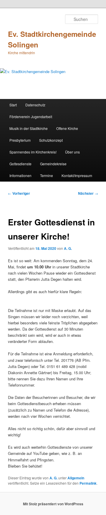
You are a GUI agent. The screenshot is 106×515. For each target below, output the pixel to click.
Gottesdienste (20, 163)
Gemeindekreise (53, 163)
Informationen (20, 175)
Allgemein (75, 478)
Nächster (88, 193)
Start (13, 104)
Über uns (72, 151)
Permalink (88, 483)
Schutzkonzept (51, 140)
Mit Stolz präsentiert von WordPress (53, 503)
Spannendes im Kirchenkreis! (33, 151)
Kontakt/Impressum (77, 175)
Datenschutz (35, 104)
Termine (46, 175)
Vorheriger (19, 193)
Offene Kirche (67, 128)
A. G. (68, 248)
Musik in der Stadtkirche (28, 128)
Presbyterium (20, 140)
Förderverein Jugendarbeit (30, 116)
